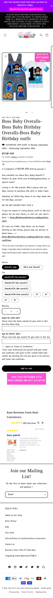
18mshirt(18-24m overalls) (17, 294)
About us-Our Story (13, 515)
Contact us (10, 544)
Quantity (5, 306)
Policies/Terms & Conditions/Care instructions (25, 538)
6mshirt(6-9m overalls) (15, 277)
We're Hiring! (11, 521)
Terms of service (27, 592)
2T (37, 294)
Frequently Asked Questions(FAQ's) (21, 555)
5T (15, 300)
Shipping (14, 157)
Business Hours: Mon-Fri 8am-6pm (20, 550)
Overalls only (10, 267)
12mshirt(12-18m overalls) (16, 288)
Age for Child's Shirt (11, 334)
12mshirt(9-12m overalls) (16, 283)
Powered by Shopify (32, 588)
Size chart (9, 532)
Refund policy (46, 588)
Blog (7, 527)
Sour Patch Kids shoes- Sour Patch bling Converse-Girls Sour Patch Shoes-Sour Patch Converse (11, 453)
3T (46, 294)
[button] (5, 35)
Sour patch (13, 435)
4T (6, 300)
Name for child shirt (11, 318)
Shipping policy (41, 592)
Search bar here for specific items (26, 9)
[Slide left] (21, 113)
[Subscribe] (45, 494)
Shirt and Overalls (31, 267)
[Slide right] (32, 113)
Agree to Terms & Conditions (19, 346)
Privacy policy (14, 592)
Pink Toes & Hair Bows (16, 588)
